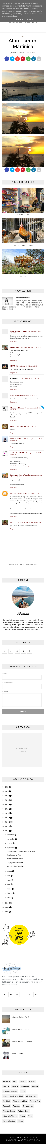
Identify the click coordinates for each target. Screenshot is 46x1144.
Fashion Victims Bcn (18, 439)
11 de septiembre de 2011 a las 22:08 (29, 522)
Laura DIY (14, 522)
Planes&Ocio (35, 1101)
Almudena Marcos (17, 53)
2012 (7, 826)
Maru (12, 395)
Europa (6, 1086)
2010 (7, 903)
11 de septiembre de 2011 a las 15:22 (28, 493)
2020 (7, 791)
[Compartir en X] (12, 58)
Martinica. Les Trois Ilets (15, 866)
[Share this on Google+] (17, 58)
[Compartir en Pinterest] (39, 58)
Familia (15, 1086)
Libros (23, 1091)
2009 (7, 907)
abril (9, 884)
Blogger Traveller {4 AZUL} (21, 1029)
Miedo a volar (31, 1096)
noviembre (11, 839)
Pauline (13, 493)
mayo (9, 880)
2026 (7, 787)
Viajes (23, 36)
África (20, 1121)
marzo (9, 889)
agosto (9, 871)
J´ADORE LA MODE (17, 453)
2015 (7, 813)
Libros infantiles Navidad (13, 1096)
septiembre (11, 848)
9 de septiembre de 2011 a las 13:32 (30, 347)
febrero (10, 893)
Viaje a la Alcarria (10, 1116)
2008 (7, 912)
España (32, 1081)
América (6, 1081)
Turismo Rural (23, 1111)
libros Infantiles (9, 1121)
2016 (7, 809)
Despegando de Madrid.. (15, 862)
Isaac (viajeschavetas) (18, 331)
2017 (7, 804)
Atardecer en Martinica (15, 859)
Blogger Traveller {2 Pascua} (22, 1041)
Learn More (19, 20)
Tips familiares (9, 1111)
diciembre (10, 835)
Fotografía (25, 1086)
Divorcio (23, 1081)
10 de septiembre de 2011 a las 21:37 (26, 395)
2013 (7, 822)
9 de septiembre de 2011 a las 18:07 (29, 378)
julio (9, 876)
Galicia (35, 1086)
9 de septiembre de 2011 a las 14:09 (27, 366)
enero (9, 898)
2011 (7, 831)
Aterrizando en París (14, 855)
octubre (10, 843)
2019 (7, 796)
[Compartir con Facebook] (6, 58)
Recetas (16, 1106)
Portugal (6, 1106)
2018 (7, 800)
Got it (30, 20)
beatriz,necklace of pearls (20, 475)
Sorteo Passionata (18, 1053)
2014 (7, 818)
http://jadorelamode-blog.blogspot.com (22, 466)
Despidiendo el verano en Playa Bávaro (21, 851)
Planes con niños (20, 1101)
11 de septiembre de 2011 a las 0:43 (25, 426)
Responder (13, 341)
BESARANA (14, 347)
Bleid (12, 426)
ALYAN (12, 366)
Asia (14, 1081)
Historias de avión (10, 1091)
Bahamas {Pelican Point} (20, 1017)
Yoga (30, 1116)
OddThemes (33, 1140)
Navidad (6, 1101)
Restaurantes (28, 1106)
